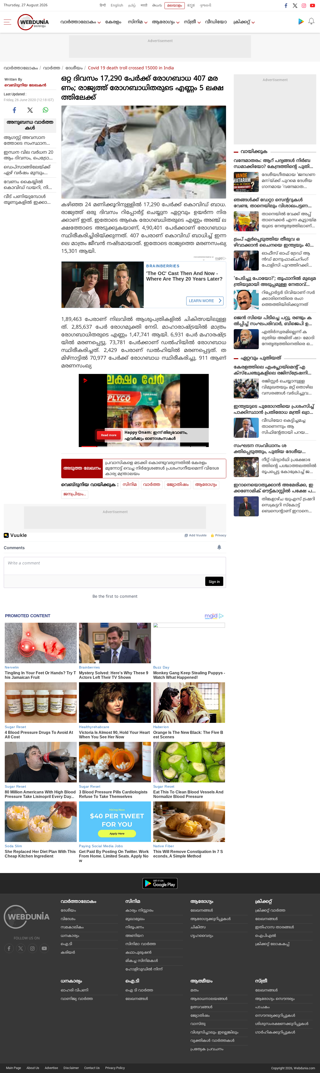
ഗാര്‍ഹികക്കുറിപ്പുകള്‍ (275, 1032)
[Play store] (301, 21)
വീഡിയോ (216, 22)
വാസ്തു (198, 1024)
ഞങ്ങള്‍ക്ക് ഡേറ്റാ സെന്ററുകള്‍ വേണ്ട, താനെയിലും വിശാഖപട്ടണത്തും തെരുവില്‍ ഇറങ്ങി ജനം (271, 203)
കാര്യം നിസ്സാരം (140, 910)
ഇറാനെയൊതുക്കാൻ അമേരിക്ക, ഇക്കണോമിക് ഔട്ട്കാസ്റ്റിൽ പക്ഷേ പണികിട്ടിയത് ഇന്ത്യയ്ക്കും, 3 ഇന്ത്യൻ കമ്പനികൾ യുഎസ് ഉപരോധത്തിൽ (273, 488)
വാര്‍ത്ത (51, 68)
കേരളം (113, 22)
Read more (108, 435)
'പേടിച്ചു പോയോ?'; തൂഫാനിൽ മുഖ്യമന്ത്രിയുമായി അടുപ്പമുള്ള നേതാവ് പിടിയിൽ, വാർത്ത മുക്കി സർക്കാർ (275, 282)
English (117, 6)
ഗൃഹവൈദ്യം (201, 936)
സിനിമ (135, 22)
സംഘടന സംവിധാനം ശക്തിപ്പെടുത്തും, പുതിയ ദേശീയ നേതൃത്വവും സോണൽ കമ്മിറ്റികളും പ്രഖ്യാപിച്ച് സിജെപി (272, 449)
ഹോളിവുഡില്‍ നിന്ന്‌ (144, 969)
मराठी (144, 6)
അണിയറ (135, 936)
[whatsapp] (45, 109)
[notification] (311, 21)
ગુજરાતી (205, 6)
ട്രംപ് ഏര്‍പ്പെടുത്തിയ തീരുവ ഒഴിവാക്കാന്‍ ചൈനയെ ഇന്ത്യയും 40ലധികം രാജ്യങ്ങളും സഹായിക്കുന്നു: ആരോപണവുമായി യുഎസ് (274, 243)
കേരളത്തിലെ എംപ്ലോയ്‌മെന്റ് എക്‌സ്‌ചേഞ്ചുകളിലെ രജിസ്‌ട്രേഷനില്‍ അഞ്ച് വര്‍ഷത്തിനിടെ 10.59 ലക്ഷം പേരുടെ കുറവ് (273, 370)
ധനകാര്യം (70, 936)
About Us (32, 1068)
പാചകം (262, 1007)
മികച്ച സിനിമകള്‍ (142, 961)
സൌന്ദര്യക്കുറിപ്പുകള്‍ (275, 1015)
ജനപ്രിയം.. (75, 494)
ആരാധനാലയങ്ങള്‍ (209, 999)
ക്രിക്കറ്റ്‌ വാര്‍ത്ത (270, 910)
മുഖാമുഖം (135, 919)
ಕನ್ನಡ (191, 6)
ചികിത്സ (198, 927)
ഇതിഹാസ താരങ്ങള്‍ (274, 927)
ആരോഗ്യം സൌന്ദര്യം (275, 999)
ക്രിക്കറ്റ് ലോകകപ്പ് (272, 944)
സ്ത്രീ (190, 22)
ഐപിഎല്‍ (265, 936)
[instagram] (304, 5)
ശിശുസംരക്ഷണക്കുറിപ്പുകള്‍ (281, 1024)
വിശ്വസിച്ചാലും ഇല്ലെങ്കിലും (214, 1032)
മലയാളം (174, 6)
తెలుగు (157, 6)
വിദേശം (68, 919)
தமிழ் (132, 6)
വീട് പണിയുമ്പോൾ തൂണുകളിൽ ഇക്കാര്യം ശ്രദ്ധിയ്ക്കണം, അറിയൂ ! (29, 199)
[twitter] (295, 5)
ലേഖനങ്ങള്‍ (201, 910)
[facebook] (286, 5)
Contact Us (92, 1068)
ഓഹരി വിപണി (74, 990)
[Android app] (160, 883)
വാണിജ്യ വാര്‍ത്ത (77, 999)
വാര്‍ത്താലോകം (78, 22)
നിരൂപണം (135, 927)
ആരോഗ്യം (163, 22)
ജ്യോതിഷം (178, 485)
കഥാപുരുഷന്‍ (139, 952)
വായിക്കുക (254, 152)
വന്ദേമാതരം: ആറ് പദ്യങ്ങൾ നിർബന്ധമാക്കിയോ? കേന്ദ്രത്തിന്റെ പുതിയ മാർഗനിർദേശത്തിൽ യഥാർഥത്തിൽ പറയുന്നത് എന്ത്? (274, 164)
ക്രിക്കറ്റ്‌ (242, 22)
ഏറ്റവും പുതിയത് (261, 358)
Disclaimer (71, 1068)
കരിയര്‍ (68, 952)
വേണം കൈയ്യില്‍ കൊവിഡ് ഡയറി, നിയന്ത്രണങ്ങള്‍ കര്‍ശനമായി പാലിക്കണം (28, 184)
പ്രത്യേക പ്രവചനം (207, 1049)
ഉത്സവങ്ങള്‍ (201, 1007)
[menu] (9, 22)
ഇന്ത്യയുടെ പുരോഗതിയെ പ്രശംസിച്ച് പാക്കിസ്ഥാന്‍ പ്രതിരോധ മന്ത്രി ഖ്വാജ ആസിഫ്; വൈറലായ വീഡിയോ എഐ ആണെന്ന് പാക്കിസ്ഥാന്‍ (274, 410)
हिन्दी (103, 6)
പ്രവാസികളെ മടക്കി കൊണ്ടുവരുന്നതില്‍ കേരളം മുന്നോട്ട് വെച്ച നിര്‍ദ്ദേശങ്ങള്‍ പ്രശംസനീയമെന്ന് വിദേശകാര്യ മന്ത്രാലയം (162, 468)
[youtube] (312, 5)
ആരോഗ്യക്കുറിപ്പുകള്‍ (210, 919)
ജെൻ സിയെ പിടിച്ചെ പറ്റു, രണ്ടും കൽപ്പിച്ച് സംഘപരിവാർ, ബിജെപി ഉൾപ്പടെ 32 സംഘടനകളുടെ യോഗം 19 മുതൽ (273, 321)
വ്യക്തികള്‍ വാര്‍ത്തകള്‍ (212, 1040)
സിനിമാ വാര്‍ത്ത (141, 944)
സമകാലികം (72, 927)
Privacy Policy (115, 1068)
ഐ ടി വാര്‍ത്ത (139, 990)
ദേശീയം (74, 68)
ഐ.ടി (66, 944)
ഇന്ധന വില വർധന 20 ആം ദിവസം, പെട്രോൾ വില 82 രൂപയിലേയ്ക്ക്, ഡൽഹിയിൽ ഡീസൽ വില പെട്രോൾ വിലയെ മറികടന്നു (29, 155)
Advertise (51, 1068)
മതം (194, 990)
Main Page (13, 1068)
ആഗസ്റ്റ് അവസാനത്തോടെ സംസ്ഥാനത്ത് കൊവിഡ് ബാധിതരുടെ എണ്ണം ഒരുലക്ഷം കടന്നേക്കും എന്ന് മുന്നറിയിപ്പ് (29, 140)
